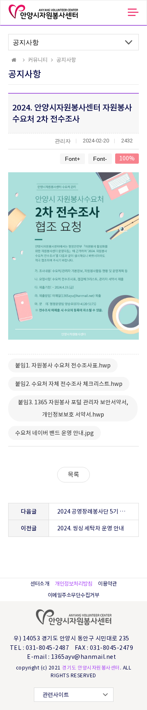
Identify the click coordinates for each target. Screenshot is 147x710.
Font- (100, 159)
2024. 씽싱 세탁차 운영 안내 (90, 528)
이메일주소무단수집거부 (74, 595)
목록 (73, 474)
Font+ (72, 159)
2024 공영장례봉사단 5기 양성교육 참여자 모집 (97, 511)
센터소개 (39, 583)
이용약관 (107, 583)
